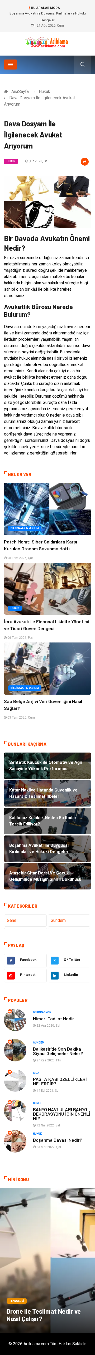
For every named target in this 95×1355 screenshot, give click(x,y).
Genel (12, 920)
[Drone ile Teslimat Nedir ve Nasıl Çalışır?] (47, 1260)
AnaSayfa (20, 91)
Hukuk (44, 91)
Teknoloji (16, 1300)
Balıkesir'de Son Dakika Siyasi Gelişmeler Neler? (58, 1051)
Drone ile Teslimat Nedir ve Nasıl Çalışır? (44, 1314)
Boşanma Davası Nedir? (57, 1140)
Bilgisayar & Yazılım (25, 528)
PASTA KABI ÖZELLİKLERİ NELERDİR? (60, 1081)
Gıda (36, 1072)
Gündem (58, 920)
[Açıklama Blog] (47, 41)
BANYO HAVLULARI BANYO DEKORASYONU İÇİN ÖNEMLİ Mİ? (61, 1113)
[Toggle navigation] (10, 65)
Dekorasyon (42, 1012)
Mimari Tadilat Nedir (53, 1018)
